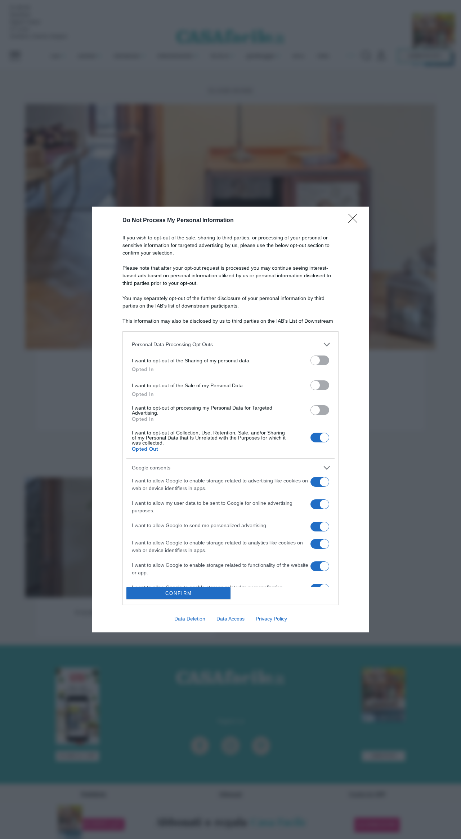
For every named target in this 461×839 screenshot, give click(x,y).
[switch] (319, 360)
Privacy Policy (271, 619)
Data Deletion (189, 619)
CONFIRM (178, 593)
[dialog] (230, 419)
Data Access (230, 619)
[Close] (355, 221)
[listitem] (230, 344)
